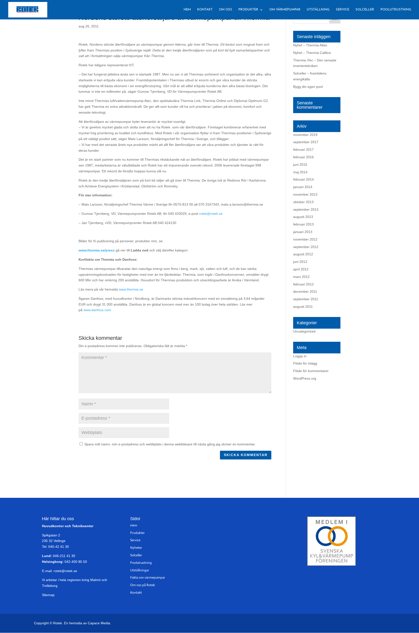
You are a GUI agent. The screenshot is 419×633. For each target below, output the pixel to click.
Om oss (225, 9)
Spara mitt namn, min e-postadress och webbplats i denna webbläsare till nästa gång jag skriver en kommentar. (170, 444)
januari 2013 (302, 232)
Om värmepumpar (284, 9)
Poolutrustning (395, 9)
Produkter (248, 9)
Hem (187, 9)
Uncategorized (304, 331)
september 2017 (305, 142)
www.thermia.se (131, 289)
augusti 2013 (303, 217)
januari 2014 (302, 187)
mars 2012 (301, 277)
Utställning (318, 9)
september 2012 (305, 247)
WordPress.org (304, 378)
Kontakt (205, 9)
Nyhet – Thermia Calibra (312, 53)
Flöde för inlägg (305, 363)
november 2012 (305, 239)
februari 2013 (303, 224)
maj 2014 (300, 172)
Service (342, 9)
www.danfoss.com (97, 310)
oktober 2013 (303, 202)
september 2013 (305, 209)
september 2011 (305, 299)
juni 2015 (300, 165)
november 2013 (305, 194)
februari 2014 (303, 179)
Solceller (364, 9)
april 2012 (300, 269)
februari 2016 (303, 157)
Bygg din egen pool (308, 87)
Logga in (299, 356)
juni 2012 (300, 262)
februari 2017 (303, 149)
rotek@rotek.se (211, 214)
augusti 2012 (303, 254)
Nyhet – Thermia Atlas (310, 45)
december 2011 (305, 291)
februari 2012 (303, 284)
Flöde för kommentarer (311, 371)
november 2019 (305, 135)
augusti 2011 (303, 306)
